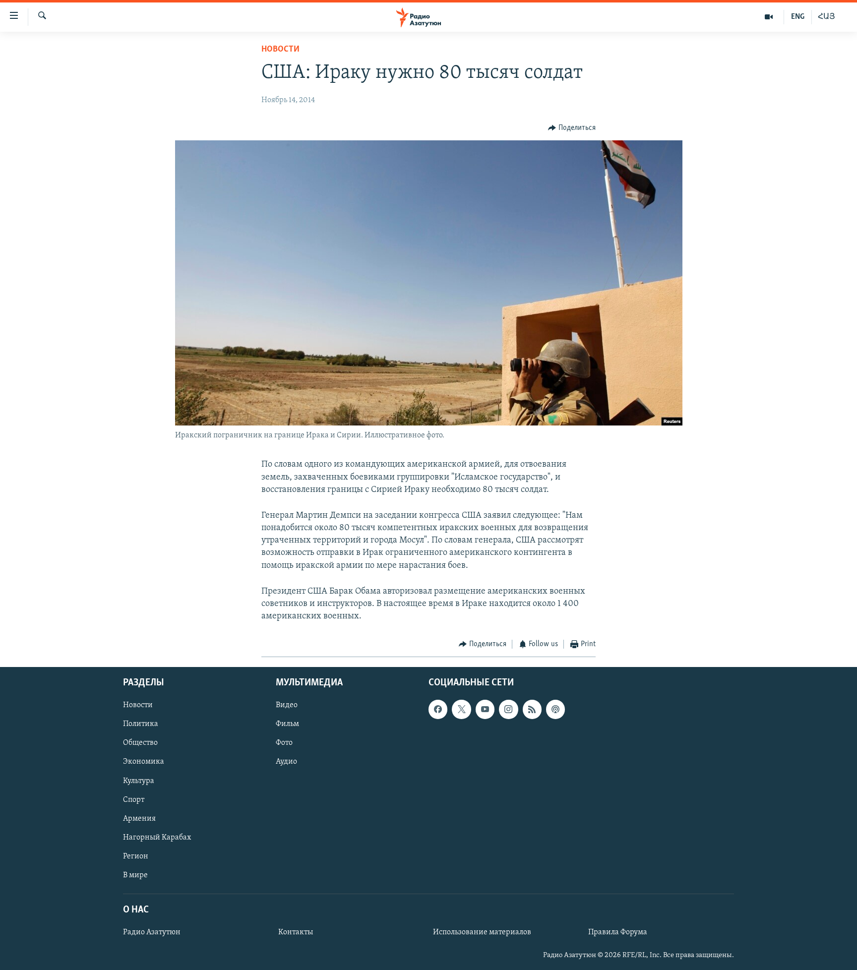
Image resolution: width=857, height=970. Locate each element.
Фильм (287, 724)
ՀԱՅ (826, 17)
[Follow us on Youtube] (485, 709)
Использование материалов (482, 932)
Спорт (133, 799)
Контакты (295, 932)
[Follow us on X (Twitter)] (461, 709)
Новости (280, 49)
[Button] (572, 127)
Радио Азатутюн (152, 932)
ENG (797, 17)
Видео (287, 705)
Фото (284, 743)
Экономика (143, 762)
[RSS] (532, 709)
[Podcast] (555, 709)
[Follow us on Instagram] (508, 709)
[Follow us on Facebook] (437, 709)
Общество (140, 743)
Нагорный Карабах (157, 838)
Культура (138, 781)
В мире (135, 875)
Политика (140, 724)
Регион (135, 856)
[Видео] (769, 17)
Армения (139, 819)
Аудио (286, 762)
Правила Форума (617, 932)
